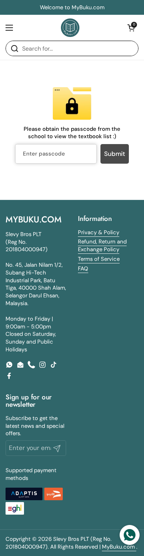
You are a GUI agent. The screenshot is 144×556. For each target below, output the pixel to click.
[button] (131, 27)
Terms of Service (99, 259)
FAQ (83, 268)
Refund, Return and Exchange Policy (102, 245)
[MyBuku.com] (70, 27)
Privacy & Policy (98, 232)
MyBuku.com (119, 546)
